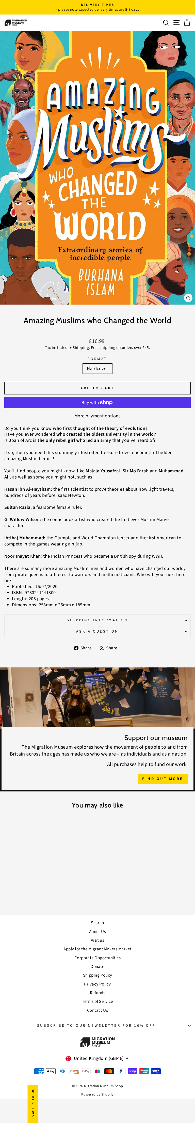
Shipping (81, 347)
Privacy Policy (97, 984)
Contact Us (97, 1010)
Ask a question (97, 631)
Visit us (97, 940)
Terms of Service (97, 1001)
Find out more (162, 779)
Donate (97, 967)
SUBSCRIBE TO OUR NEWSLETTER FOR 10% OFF (96, 1025)
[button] (101, 1075)
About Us (97, 932)
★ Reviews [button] (33, 1103)
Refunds (97, 993)
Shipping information (97, 620)
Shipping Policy (97, 975)
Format (97, 359)
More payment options (97, 416)
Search (97, 923)
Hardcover (97, 368)
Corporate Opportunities (97, 958)
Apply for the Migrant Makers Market (97, 949)
